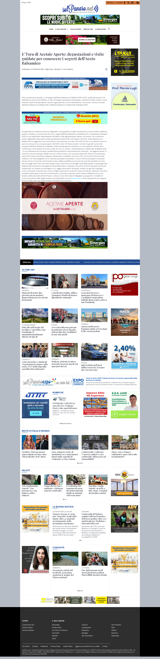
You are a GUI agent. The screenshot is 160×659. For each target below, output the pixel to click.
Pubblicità (44, 646)
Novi (113, 627)
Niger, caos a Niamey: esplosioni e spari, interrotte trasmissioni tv (124, 454)
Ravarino (114, 633)
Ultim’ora (27, 262)
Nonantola (115, 636)
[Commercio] (124, 572)
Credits (105, 646)
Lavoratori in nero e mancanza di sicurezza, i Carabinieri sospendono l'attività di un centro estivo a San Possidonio (96, 262)
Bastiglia (85, 633)
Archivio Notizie (28, 630)
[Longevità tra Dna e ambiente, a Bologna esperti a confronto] (53, 479)
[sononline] (35, 572)
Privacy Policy (55, 646)
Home (51, 29)
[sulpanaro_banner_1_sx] (124, 531)
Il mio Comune (60, 29)
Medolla (55, 636)
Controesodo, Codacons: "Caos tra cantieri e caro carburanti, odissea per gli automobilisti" (94, 455)
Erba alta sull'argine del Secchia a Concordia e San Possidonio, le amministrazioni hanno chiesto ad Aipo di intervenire (33, 332)
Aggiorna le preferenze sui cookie (87, 646)
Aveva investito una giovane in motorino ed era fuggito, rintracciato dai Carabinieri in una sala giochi (64, 331)
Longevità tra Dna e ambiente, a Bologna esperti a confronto (53, 488)
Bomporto (58, 69)
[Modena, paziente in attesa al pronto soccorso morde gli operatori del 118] (64, 350)
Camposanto (86, 627)
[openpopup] (138, 29)
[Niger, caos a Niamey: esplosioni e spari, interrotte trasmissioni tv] (125, 442)
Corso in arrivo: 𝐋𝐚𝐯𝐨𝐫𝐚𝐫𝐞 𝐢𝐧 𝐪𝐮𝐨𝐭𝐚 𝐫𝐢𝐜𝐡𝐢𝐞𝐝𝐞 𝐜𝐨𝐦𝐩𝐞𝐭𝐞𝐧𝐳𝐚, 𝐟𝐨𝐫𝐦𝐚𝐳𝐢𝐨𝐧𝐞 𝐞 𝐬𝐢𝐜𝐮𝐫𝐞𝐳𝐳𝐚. (109, 379)
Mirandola (56, 625)
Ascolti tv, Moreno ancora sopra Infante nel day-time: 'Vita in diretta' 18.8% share (34, 454)
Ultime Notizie (27, 627)
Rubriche (58, 392)
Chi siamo (110, 2)
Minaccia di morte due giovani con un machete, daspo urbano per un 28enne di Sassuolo (35, 296)
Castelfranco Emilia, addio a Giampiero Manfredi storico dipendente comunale (32, 262)
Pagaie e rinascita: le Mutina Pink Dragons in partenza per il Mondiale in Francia (65, 574)
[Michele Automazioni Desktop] (80, 40)
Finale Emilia (56, 627)
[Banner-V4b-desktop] (65, 90)
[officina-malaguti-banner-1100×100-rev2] (80, 600)
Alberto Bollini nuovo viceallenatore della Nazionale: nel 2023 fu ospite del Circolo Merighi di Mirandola (93, 519)
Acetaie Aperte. (76, 178)
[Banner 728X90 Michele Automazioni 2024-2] (65, 248)
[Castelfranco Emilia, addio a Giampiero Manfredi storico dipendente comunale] (64, 281)
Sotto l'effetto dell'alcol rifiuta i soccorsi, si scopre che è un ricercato (93, 367)
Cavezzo (85, 625)
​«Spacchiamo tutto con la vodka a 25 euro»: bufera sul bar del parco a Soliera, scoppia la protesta (94, 574)
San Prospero (116, 625)
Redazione (27, 69)
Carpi (54, 638)
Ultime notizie (100, 29)
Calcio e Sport (75, 29)
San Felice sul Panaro (59, 630)
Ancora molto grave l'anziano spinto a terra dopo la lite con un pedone (94, 329)
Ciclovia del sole (28, 625)
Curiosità (58, 547)
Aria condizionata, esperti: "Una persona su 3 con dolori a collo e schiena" (30, 491)
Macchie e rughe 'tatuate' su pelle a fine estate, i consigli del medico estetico (98, 489)
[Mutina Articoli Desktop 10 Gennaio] (65, 124)
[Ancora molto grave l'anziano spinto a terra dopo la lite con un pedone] (94, 315)
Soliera (113, 630)
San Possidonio (68, 69)
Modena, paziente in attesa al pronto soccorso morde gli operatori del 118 (64, 364)
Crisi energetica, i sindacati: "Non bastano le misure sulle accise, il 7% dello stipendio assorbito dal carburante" (35, 365)
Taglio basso (49, 69)
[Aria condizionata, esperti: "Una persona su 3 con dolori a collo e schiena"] (31, 479)
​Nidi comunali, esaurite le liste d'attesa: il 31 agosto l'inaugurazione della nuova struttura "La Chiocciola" (65, 517)
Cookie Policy (67, 646)
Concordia (55, 633)
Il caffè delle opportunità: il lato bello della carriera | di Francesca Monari (65, 405)
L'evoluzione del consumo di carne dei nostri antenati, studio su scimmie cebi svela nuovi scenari (74, 491)
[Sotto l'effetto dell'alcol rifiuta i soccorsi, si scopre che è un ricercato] (94, 352)
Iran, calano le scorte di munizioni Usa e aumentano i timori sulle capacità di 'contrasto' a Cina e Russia (65, 455)
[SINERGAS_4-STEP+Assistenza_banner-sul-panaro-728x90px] (80, 24)
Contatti (119, 2)
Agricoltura (88, 29)
